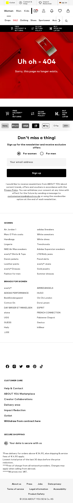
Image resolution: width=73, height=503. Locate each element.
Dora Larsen (43, 302)
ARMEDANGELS (45, 288)
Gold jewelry (43, 269)
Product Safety (36, 494)
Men (18, 10)
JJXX (6, 332)
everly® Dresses (12, 269)
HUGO (40, 293)
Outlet (12, 3)
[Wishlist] (60, 11)
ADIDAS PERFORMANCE (16, 293)
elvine (7, 312)
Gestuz (41, 322)
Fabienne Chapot (46, 317)
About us (16, 484)
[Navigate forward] (59, 20)
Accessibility (59, 489)
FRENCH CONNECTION (48, 312)
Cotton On (9, 302)
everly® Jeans (44, 264)
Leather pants (11, 264)
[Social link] (7, 366)
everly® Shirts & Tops (15, 254)
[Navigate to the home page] (22, 353)
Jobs (40, 484)
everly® (8, 288)
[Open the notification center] (52, 11)
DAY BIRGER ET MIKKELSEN (18, 307)
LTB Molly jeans (45, 254)
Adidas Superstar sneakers (51, 249)
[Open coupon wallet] (35, 11)
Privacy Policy (11, 190)
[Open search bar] (65, 20)
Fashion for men (12, 273)
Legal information (38, 489)
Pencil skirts (43, 259)
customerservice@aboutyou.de (24, 196)
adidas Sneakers (45, 229)
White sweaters (45, 234)
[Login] (44, 11)
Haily (6, 327)
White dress (43, 239)
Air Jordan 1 (10, 229)
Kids (26, 10)
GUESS (7, 322)
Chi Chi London (44, 298)
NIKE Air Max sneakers (15, 249)
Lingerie (8, 244)
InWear (40, 327)
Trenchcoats (43, 244)
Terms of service (15, 489)
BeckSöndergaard (13, 298)
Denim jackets (11, 259)
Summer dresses (45, 273)
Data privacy (54, 484)
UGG (6, 317)
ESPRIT (40, 307)
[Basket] (68, 11)
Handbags (9, 239)
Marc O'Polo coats (13, 234)
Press (29, 484)
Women (8, 10)
